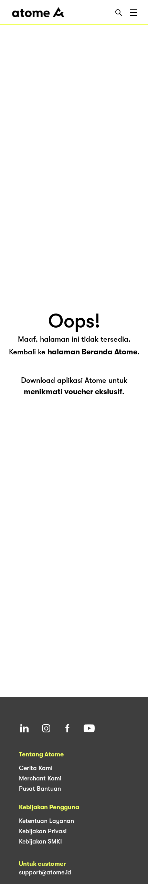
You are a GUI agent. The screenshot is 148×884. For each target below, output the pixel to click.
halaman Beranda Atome (92, 351)
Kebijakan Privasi (42, 831)
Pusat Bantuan (40, 788)
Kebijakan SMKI (40, 841)
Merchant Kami (40, 778)
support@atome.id (45, 872)
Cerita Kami (35, 768)
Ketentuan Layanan (46, 820)
